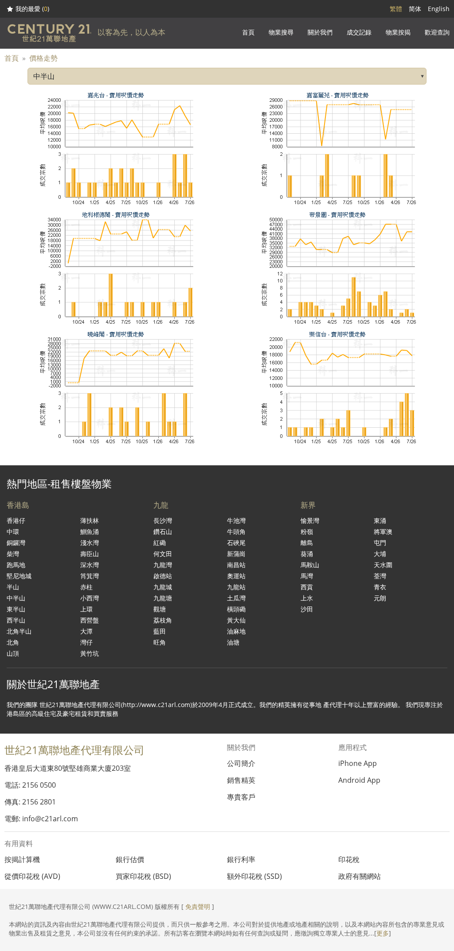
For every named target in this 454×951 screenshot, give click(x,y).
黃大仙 (236, 620)
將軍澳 (383, 531)
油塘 (233, 642)
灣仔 (86, 642)
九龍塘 (162, 598)
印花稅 (349, 859)
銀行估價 (130, 859)
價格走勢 (43, 58)
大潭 (86, 631)
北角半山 (19, 631)
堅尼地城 (19, 576)
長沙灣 (162, 520)
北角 (13, 642)
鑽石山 (162, 531)
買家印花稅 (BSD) (143, 876)
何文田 (162, 553)
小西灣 (89, 598)
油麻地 (236, 631)
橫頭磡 (236, 609)
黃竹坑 (89, 653)
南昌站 (236, 565)
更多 (382, 933)
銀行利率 (241, 859)
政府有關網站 (359, 876)
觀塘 (159, 609)
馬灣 (307, 576)
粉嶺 (307, 531)
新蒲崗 (236, 553)
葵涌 (307, 553)
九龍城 (162, 587)
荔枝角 (162, 620)
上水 (307, 598)
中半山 (16, 598)
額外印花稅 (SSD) (254, 876)
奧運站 (236, 576)
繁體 (396, 8)
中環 (13, 531)
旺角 (159, 642)
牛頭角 (236, 531)
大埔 (380, 553)
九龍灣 (162, 565)
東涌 (380, 520)
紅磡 (159, 542)
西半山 (16, 620)
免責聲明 (197, 906)
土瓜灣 (236, 598)
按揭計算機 (22, 859)
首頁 (11, 58)
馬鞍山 (310, 565)
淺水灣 (89, 542)
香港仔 (16, 520)
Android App (359, 780)
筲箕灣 (89, 576)
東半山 (16, 609)
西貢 (307, 587)
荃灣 (380, 576)
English (439, 8)
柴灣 (13, 553)
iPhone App (357, 763)
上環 (86, 609)
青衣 (380, 587)
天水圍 (383, 565)
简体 (415, 8)
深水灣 (89, 565)
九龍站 (236, 587)
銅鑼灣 (16, 542)
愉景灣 (310, 520)
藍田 (159, 631)
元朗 (380, 598)
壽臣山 (89, 553)
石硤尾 (236, 542)
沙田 (307, 609)
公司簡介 (241, 763)
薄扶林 (89, 520)
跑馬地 (16, 565)
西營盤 (89, 620)
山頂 (13, 653)
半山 (13, 587)
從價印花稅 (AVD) (32, 876)
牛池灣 (236, 520)
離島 (307, 542)
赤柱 (86, 587)
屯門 (380, 542)
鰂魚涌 (89, 531)
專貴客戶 (241, 797)
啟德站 (162, 576)
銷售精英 (241, 780)
